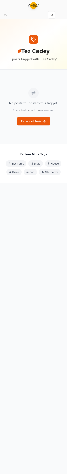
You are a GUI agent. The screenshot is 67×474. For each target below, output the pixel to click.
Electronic (18, 163)
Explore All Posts (31, 121)
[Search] (51, 14)
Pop (31, 172)
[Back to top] (60, 457)
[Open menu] (60, 14)
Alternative (51, 172)
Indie (37, 163)
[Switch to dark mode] (5, 15)
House (55, 163)
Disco (15, 172)
